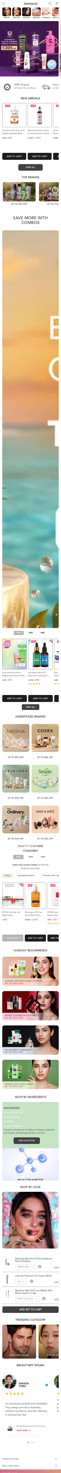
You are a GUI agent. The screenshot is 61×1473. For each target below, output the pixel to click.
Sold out (13, 938)
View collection (27, 1140)
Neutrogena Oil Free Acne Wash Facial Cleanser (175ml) (33, 915)
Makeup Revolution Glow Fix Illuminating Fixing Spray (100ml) (39, 133)
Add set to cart (30, 1309)
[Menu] (4, 3)
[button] (49, 3)
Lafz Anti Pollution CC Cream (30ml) (33, 1276)
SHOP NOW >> (24, 1430)
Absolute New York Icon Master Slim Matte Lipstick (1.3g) (33, 1292)
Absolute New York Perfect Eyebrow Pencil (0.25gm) (33, 1260)
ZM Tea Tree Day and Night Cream (11, 914)
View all (30, 167)
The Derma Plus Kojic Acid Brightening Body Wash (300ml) (13, 133)
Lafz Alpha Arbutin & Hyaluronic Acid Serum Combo (38, 675)
